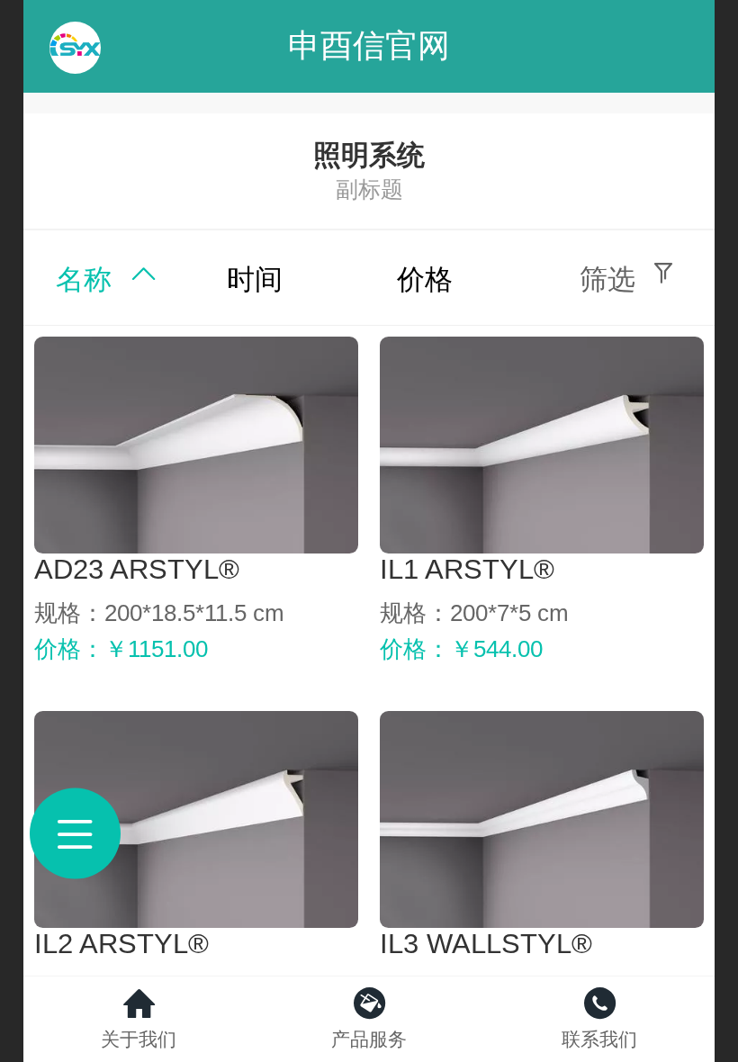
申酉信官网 (369, 45)
